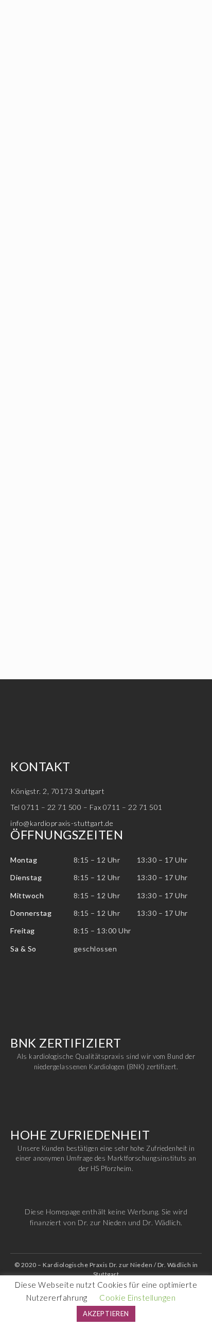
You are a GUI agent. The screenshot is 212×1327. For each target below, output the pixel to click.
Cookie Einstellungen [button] (137, 1297)
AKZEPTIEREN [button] (106, 1313)
